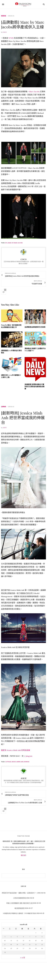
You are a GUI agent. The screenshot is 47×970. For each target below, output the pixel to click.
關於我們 (23, 855)
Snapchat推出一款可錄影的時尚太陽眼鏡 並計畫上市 (11, 326)
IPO (6, 243)
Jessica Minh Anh (17, 761)
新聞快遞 (3, 16)
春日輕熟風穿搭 (19, 908)
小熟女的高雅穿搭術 (19, 898)
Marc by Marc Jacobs (15, 243)
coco (4, 32)
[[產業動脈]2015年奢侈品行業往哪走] (11, 339)
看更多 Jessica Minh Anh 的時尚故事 (15, 750)
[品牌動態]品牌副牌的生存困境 (35, 327)
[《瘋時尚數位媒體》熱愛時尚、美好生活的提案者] (23, 4)
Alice (4, 427)
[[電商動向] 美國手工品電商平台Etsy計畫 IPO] (35, 338)
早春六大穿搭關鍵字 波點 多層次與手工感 (19, 903)
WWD (11, 38)
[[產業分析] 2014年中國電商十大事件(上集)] (11, 364)
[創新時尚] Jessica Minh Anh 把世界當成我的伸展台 (23, 417)
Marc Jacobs (34, 91)
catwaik (8, 761)
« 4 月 (22, 958)
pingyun (29, 756)
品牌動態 (3, 406)
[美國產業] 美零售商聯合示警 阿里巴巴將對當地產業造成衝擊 (34, 386)
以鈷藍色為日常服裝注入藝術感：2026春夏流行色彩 (19, 913)
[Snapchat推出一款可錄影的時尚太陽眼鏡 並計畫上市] (11, 315)
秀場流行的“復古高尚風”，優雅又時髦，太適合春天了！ (19, 893)
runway (26, 761)
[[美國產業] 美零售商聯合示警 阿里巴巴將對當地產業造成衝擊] (35, 369)
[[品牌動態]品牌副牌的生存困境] (35, 316)
